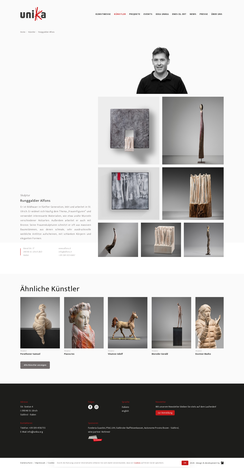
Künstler (120, 14)
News (193, 14)
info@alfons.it (65, 252)
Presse (204, 14)
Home (22, 32)
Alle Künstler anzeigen (35, 365)
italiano (125, 407)
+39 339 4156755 (37, 428)
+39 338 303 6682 (66, 255)
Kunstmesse (103, 14)
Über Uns (216, 14)
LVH (113, 428)
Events (148, 14)
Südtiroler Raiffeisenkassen (129, 428)
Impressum (40, 463)
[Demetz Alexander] (222, 463)
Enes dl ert (179, 14)
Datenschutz (26, 463)
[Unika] (33, 14)
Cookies (51, 463)
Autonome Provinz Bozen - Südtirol (161, 428)
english (125, 411)
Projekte (134, 14)
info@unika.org (35, 432)
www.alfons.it (64, 248)
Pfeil (108, 428)
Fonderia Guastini (96, 428)
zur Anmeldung (165, 413)
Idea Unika (162, 14)
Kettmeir (106, 432)
